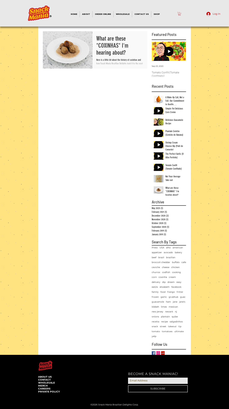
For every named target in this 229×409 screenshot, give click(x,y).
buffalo (176, 262)
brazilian (170, 257)
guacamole (158, 301)
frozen (155, 297)
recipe (164, 321)
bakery (178, 252)
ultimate (179, 331)
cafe (183, 262)
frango (171, 292)
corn (154, 277)
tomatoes (167, 331)
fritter (180, 292)
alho (168, 247)
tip (179, 326)
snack (155, 326)
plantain (165, 316)
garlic (164, 297)
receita (155, 321)
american (178, 247)
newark (169, 311)
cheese (165, 267)
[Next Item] (181, 51)
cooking (176, 272)
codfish (166, 272)
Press (155, 247)
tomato (156, 331)
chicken (175, 267)
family (155, 292)
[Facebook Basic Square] (153, 353)
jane (175, 301)
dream (171, 282)
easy (179, 282)
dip (164, 282)
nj (176, 311)
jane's (182, 301)
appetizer (157, 252)
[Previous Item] (156, 51)
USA (162, 247)
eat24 (155, 287)
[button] (179, 14)
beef (154, 257)
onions (155, 316)
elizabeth (164, 287)
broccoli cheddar (161, 262)
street (163, 326)
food (162, 292)
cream (172, 277)
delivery (156, 282)
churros (156, 272)
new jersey (157, 311)
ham (168, 301)
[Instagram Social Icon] (158, 353)
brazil (161, 257)
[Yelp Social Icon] (163, 353)
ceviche (156, 267)
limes (164, 306)
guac (183, 297)
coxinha (163, 277)
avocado (168, 252)
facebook (176, 287)
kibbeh (155, 306)
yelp (154, 336)
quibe (175, 316)
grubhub (173, 297)
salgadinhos (176, 321)
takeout (172, 326)
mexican (173, 306)
